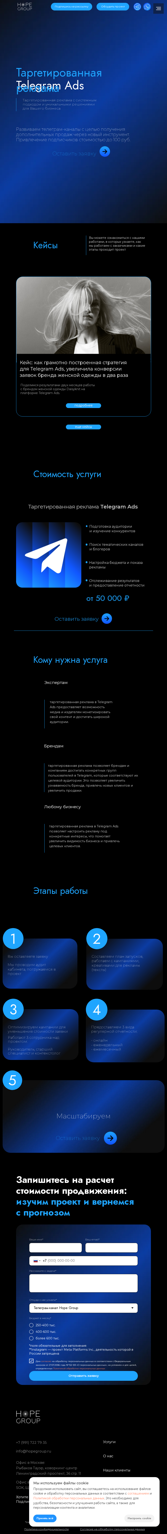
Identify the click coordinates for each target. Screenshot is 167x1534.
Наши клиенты (116, 1470)
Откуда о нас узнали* (43, 1299)
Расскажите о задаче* (42, 1270)
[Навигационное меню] (158, 8)
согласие (46, 1361)
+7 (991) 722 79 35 (31, 1442)
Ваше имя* (36, 1239)
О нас (108, 1456)
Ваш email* (92, 1239)
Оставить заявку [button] (74, 153)
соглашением (138, 1493)
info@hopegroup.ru (33, 1451)
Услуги (109, 1442)
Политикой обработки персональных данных (79, 1368)
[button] (71, 6)
